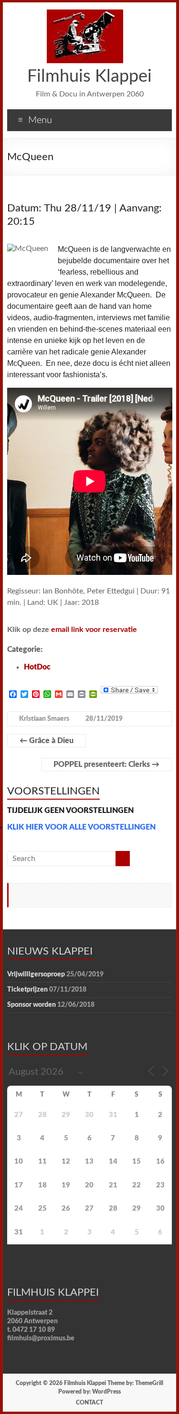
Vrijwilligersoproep (36, 974)
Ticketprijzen (27, 989)
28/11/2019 (104, 719)
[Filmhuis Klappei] (85, 14)
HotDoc (37, 667)
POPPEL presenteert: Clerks (106, 764)
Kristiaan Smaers (44, 719)
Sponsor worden (31, 1005)
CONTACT (89, 1402)
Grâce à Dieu (47, 741)
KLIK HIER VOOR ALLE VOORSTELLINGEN (81, 827)
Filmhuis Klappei (89, 76)
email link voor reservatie (94, 629)
